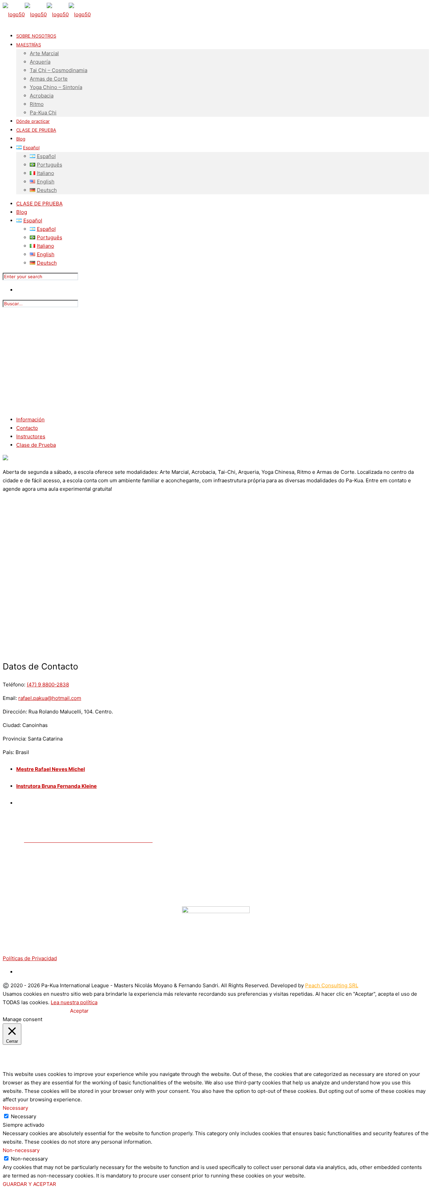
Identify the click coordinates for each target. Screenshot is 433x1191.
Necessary (23, 1116)
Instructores (30, 436)
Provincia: (14, 738)
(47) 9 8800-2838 (48, 684)
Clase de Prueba (36, 445)
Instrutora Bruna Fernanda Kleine (56, 786)
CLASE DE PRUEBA (39, 203)
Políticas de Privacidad (30, 958)
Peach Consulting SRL (331, 985)
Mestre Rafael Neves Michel (50, 769)
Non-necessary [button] (21, 1150)
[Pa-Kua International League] (47, 14)
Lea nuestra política (74, 1002)
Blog (21, 212)
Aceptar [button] (79, 1011)
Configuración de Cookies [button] (35, 1011)
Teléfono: (14, 684)
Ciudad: (12, 725)
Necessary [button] (15, 1108)
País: (8, 752)
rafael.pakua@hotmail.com (49, 698)
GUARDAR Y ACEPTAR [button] (29, 1184)
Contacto (27, 428)
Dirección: (15, 711)
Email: (10, 698)
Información (30, 419)
